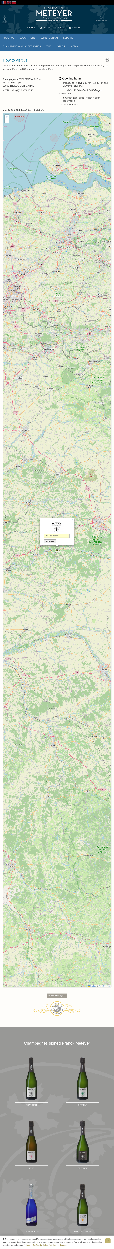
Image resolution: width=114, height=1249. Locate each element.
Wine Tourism (49, 38)
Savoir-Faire (27, 38)
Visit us (33, 28)
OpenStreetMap (104, 986)
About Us (8, 38)
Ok (108, 1240)
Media (74, 46)
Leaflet (93, 986)
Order (61, 46)
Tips (48, 46)
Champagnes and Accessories (22, 46)
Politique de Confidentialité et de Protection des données (44, 1245)
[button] (57, 550)
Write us (75, 28)
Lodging (68, 38)
